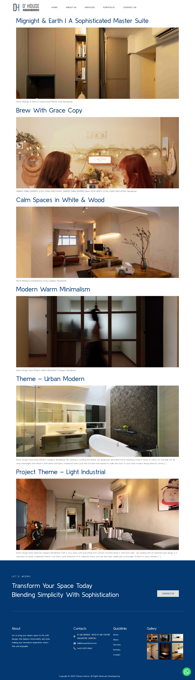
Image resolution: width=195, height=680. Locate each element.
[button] (186, 671)
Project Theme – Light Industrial (60, 471)
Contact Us (129, 7)
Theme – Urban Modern (50, 378)
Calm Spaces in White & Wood (60, 199)
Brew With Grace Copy (49, 110)
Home (55, 7)
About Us (71, 7)
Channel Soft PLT (128, 676)
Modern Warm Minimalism (53, 289)
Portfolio (109, 7)
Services (90, 7)
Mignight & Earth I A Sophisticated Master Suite (82, 20)
